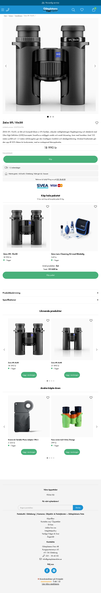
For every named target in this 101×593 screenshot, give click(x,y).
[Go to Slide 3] (53, 117)
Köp (50, 159)
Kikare (11, 16)
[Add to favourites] (96, 122)
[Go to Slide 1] (48, 117)
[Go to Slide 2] (50, 117)
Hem (5, 16)
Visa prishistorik (7, 153)
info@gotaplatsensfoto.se (52, 559)
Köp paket (50, 275)
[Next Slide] (95, 66)
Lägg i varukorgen (29, 375)
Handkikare (18, 16)
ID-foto (50, 525)
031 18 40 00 (61, 179)
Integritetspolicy (50, 531)
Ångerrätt (50, 537)
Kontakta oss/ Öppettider (50, 522)
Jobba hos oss (50, 528)
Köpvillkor (50, 519)
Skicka (77, 507)
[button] (50, 66)
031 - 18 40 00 (52, 556)
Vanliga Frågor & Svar (50, 534)
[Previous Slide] (6, 66)
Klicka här (50, 494)
